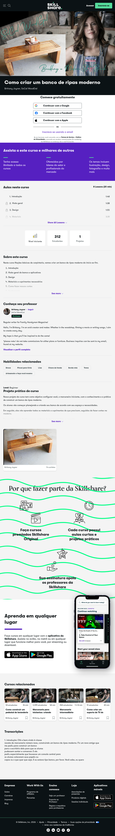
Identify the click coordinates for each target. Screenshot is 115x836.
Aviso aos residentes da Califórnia (59, 825)
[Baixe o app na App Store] (102, 798)
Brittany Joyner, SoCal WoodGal (20, 88)
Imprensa (8, 800)
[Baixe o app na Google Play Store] (102, 805)
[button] (4, 5)
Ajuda (41, 822)
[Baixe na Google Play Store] (42, 655)
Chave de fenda (55, 368)
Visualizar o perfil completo (16, 349)
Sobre (7, 792)
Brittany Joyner (23, 309)
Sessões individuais (80, 802)
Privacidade (52, 822)
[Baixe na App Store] (15, 655)
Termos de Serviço (67, 137)
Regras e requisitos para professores (57, 807)
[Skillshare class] (16, 696)
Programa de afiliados (32, 793)
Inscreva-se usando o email (57, 132)
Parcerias (31, 798)
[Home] (54, 5)
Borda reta (72, 368)
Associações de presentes (78, 793)
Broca (8, 368)
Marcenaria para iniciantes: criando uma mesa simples (42, 712)
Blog (6, 803)
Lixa (40, 368)
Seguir (31, 309)
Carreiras (8, 796)
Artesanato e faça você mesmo (19, 373)
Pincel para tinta (24, 368)
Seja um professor (57, 796)
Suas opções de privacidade (82, 822)
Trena (86, 368)
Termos (64, 822)
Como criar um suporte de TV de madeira (95, 712)
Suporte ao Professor (54, 801)
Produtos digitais (79, 798)
